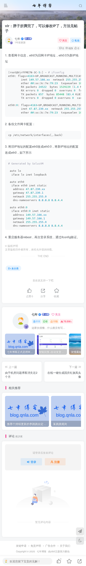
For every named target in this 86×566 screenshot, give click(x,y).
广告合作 (50, 546)
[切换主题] (80, 541)
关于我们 (65, 546)
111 (38, 321)
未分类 (17, 16)
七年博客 (41, 551)
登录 (33, 462)
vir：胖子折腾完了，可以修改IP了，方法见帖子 (41, 28)
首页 (7, 16)
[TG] (80, 531)
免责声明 (36, 546)
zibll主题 (55, 551)
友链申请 (21, 546)
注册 (57, 462)
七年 (17, 39)
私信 (77, 40)
